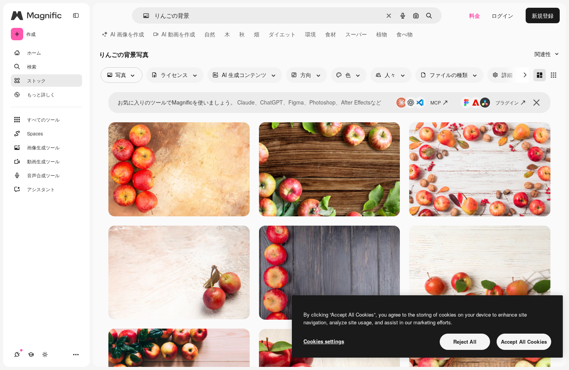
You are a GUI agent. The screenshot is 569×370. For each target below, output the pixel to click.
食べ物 (404, 34)
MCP (435, 102)
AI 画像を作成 (127, 34)
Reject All (464, 341)
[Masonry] (539, 75)
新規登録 (543, 15)
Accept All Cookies (524, 341)
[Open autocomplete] (143, 16)
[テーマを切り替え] (45, 354)
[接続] (17, 354)
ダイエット (282, 34)
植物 (381, 34)
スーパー (356, 34)
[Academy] (31, 354)
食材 (330, 34)
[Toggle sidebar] (76, 15)
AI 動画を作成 (178, 34)
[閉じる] (536, 102)
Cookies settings (323, 341)
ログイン (502, 15)
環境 (310, 34)
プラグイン (507, 102)
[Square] (553, 75)
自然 (209, 34)
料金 (474, 15)
